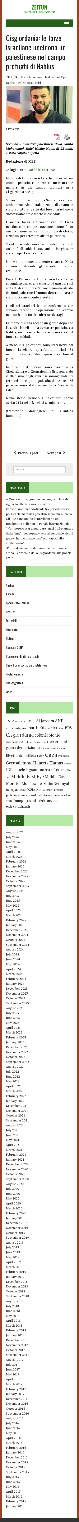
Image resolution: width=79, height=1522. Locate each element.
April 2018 (13, 1320)
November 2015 (17, 1462)
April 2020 (13, 1203)
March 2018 (14, 1325)
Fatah (40, 756)
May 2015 (12, 1486)
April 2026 (13, 852)
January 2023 (15, 1042)
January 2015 (15, 1506)
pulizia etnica (16, 795)
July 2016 (12, 1423)
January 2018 (15, 1335)
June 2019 (13, 1252)
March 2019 (14, 1267)
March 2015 (14, 1496)
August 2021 (15, 1125)
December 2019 (17, 1223)
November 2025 (17, 876)
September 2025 (17, 886)
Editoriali (11, 620)
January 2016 (15, 1452)
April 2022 (13, 1086)
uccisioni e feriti (35, 801)
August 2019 (15, 1242)
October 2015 (15, 1467)
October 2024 (15, 940)
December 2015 (17, 1457)
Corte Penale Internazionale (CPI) (37, 742)
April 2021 (13, 1145)
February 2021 (16, 1154)
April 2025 (13, 910)
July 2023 (12, 1013)
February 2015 (16, 1501)
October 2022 (15, 1057)
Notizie (10, 638)
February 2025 (16, 920)
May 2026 (12, 847)
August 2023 (15, 1008)
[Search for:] (39, 469)
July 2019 (12, 1247)
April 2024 (13, 969)
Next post (54, 453)
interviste (11, 629)
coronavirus (13, 742)
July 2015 (12, 1477)
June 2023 (13, 1018)
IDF (9, 769)
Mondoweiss (32, 783)
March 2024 (14, 974)
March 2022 (14, 1091)
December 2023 (17, 988)
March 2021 (14, 1150)
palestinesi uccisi (29, 83)
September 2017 (17, 1355)
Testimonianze (14, 674)
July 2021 (12, 1130)
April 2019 (13, 1262)
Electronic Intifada (21, 755)
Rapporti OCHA (14, 647)
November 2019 (17, 1228)
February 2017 (16, 1389)
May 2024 (12, 964)
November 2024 (17, 935)
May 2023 (12, 1023)
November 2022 (17, 1052)
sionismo (44, 795)
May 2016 (12, 1433)
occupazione (16, 789)
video (9, 692)
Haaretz (41, 763)
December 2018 (17, 1281)
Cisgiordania (20, 734)
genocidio (64, 756)
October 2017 (15, 1350)
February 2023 (16, 1037)
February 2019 (16, 1272)
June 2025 (13, 900)
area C (49, 728)
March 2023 (14, 1032)
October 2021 (15, 1115)
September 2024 (17, 944)
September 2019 (17, 1237)
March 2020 (14, 1208)
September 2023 (17, 1003)
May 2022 (12, 1081)
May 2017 (12, 1374)
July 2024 (12, 954)
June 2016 (13, 1428)
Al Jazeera (45, 720)
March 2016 (14, 1443)
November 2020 (17, 1169)
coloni (40, 735)
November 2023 (17, 993)
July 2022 (12, 1071)
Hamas (56, 763)
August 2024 (15, 949)
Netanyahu (63, 783)
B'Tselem (58, 728)
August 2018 (15, 1301)
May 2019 (12, 1257)
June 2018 (13, 1311)
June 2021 (13, 1135)
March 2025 (14, 915)
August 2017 (15, 1360)
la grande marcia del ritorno (46, 770)
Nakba (48, 784)
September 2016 (17, 1413)
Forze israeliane (31, 77)
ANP (59, 720)
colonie (53, 735)
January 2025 (15, 925)
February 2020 (16, 1213)
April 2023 (13, 1027)
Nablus (10, 83)
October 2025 (15, 881)
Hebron (67, 763)
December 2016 (17, 1399)
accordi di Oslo (25, 721)
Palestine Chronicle (52, 790)
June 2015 (13, 1482)
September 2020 (17, 1179)
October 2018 (15, 1291)
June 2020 (13, 1193)
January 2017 (15, 1394)
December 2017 (17, 1340)
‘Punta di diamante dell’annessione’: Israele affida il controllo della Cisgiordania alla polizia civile (38, 553)
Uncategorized (14, 683)
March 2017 (14, 1384)
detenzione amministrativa (51, 747)
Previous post (28, 453)
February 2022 (16, 1096)
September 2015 (17, 1472)
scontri (33, 795)
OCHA (30, 790)
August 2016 (15, 1418)
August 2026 (15, 832)
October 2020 (15, 1174)
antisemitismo (16, 728)
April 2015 (13, 1491)
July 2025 (12, 896)
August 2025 (15, 891)
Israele (19, 769)
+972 (10, 720)
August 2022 (15, 1066)
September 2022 (17, 1062)
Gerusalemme (19, 763)
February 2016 (16, 1447)
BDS (68, 727)
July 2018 (12, 1306)
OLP (38, 790)
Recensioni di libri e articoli (22, 656)
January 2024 (15, 983)
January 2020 (15, 1218)
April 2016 (13, 1438)
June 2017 (13, 1369)
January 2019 (15, 1277)
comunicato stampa (17, 603)
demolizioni (27, 747)
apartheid (35, 727)
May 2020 (12, 1198)
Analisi (10, 585)
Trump (18, 800)
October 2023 (15, 998)
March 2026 (14, 857)
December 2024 (17, 930)
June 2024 (13, 959)
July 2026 (12, 837)
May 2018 (12, 1316)
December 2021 (17, 1106)
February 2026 (16, 861)
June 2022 (13, 1076)
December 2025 (17, 871)
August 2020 (15, 1184)
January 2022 (15, 1101)
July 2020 (12, 1189)
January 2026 (15, 866)
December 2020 (17, 1164)
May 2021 (12, 1140)
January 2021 (15, 1159)
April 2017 (13, 1379)
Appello (10, 594)
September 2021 (17, 1120)
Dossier (10, 612)
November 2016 (17, 1403)
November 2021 (17, 1110)
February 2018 (16, 1330)
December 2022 (17, 1047)
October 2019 (15, 1233)
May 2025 (12, 905)
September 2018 (17, 1296)
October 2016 (15, 1408)
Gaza (51, 754)
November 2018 (17, 1286)
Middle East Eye (55, 77)
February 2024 (16, 979)
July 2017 (12, 1364)
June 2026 (13, 842)
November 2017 (17, 1345)
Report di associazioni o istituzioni (26, 665)
